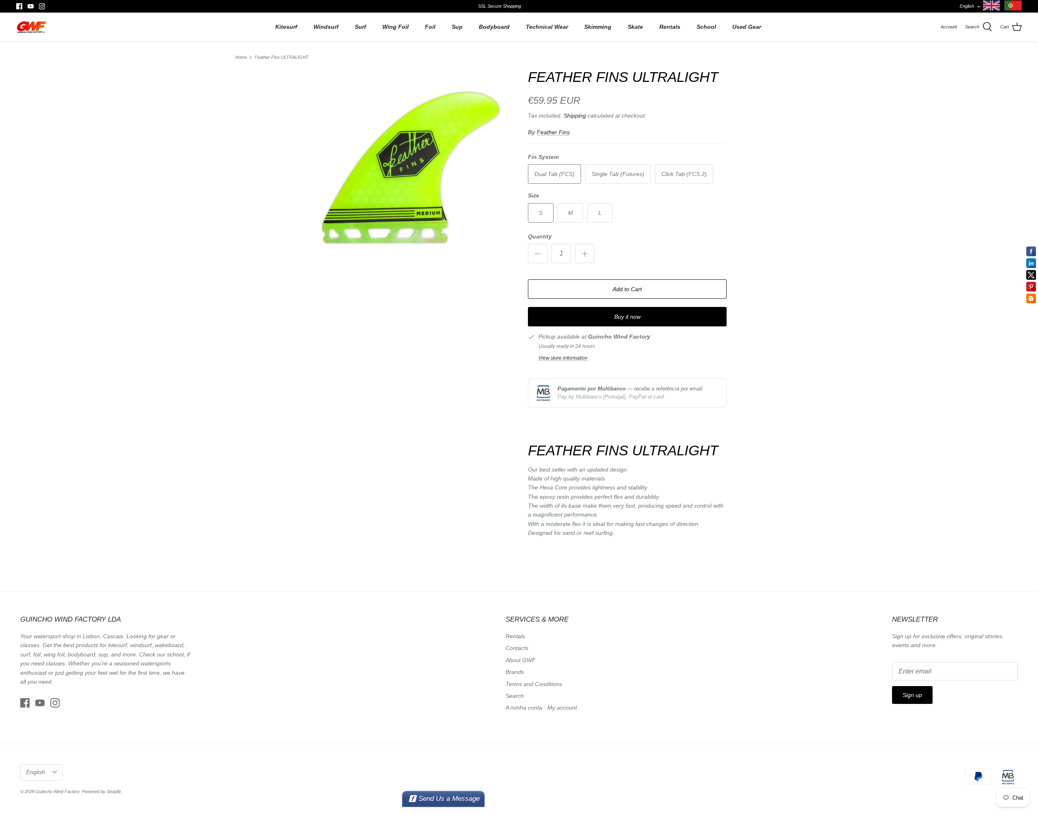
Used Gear (746, 27)
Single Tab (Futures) (618, 174)
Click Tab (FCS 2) (684, 174)
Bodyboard (494, 27)
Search (515, 696)
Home (241, 57)
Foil (430, 27)
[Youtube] (31, 6)
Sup (457, 27)
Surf (360, 27)
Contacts (517, 648)
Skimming (597, 27)
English (967, 6)
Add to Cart (627, 289)
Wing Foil (395, 27)
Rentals (669, 27)
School (706, 27)
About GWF (521, 660)
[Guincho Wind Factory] (31, 27)
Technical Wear (547, 27)
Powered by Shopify (101, 791)
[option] (410, 168)
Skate (635, 27)
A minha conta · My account (541, 707)
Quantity (540, 236)
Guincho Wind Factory (57, 791)
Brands (515, 672)
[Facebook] (19, 6)
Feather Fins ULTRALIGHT (282, 57)
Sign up (912, 695)
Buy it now (627, 316)
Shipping (575, 115)
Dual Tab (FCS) (554, 174)
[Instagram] (42, 6)
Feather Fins (553, 132)
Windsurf (326, 27)
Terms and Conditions (534, 684)
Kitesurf (286, 27)
